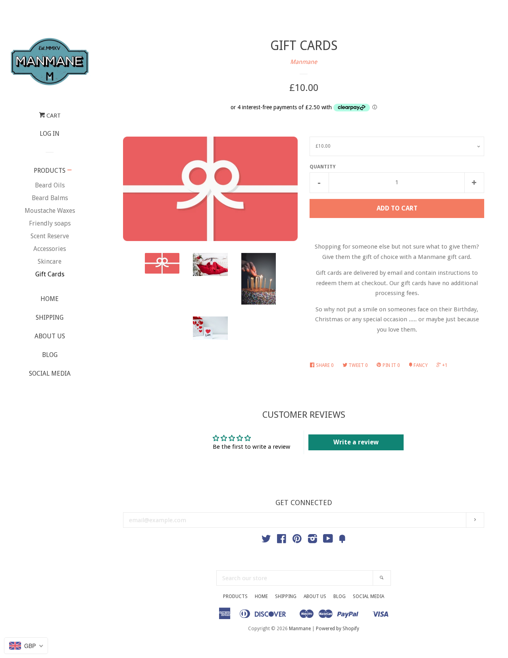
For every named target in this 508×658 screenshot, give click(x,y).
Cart (53, 115)
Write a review (356, 442)
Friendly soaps (50, 223)
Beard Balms (50, 198)
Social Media (50, 373)
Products (49, 170)
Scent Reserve (50, 236)
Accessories (49, 249)
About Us (50, 336)
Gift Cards (49, 274)
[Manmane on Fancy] (342, 540)
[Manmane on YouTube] (328, 540)
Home (49, 299)
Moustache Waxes (50, 210)
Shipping (50, 317)
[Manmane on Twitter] (266, 540)
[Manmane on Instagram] (313, 540)
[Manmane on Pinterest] (297, 540)
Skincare (50, 261)
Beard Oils (50, 185)
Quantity (322, 167)
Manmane (303, 62)
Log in (50, 133)
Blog (50, 355)
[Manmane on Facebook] (282, 540)
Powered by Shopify (337, 628)
